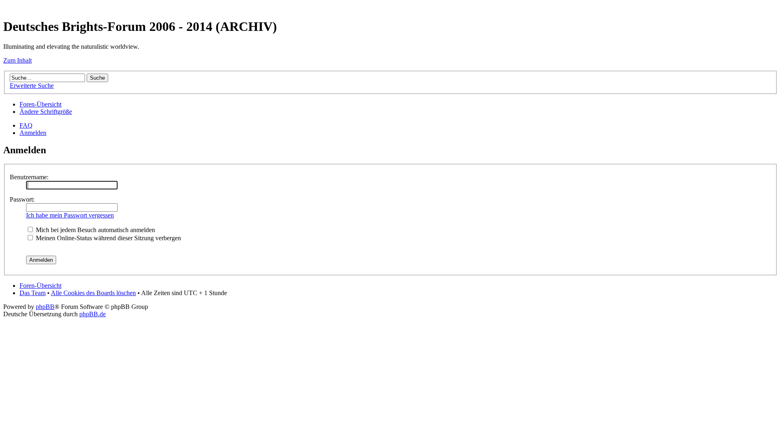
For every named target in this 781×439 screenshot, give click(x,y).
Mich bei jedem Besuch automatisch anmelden (94, 229)
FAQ (26, 125)
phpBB (45, 306)
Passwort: (22, 199)
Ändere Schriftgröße (46, 111)
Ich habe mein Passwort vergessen (70, 215)
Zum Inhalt (17, 60)
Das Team (33, 292)
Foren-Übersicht (40, 104)
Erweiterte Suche (32, 85)
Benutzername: (29, 177)
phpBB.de (92, 314)
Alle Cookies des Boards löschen (93, 292)
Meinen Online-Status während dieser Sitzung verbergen (107, 238)
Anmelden (33, 132)
